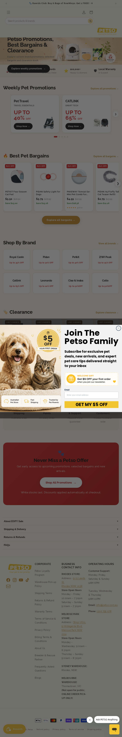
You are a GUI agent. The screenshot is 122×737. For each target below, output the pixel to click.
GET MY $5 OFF (92, 405)
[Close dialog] (118, 328)
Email (67, 390)
